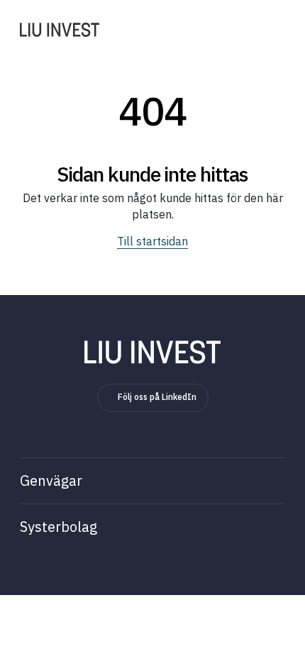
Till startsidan (152, 241)
